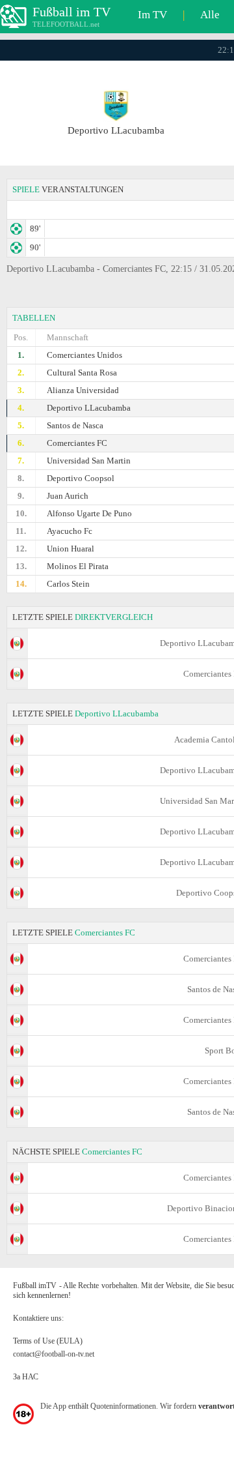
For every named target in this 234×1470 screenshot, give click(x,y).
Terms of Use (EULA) (48, 1340)
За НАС (25, 1376)
